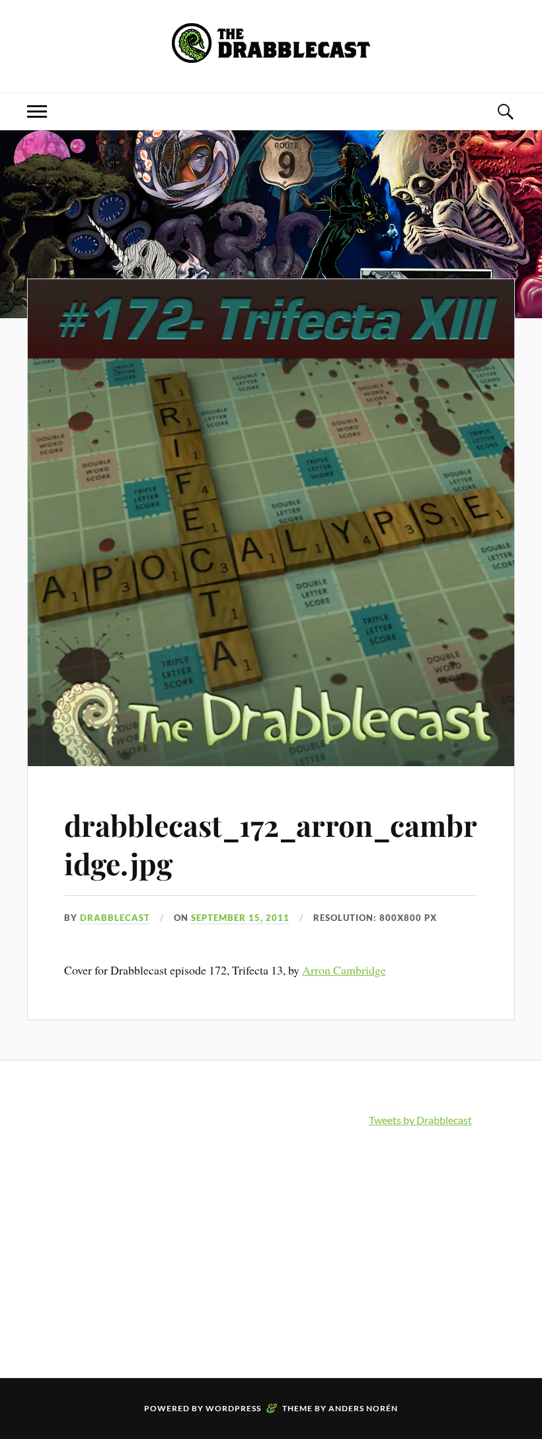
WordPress (233, 1408)
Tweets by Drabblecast (420, 1119)
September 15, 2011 (240, 917)
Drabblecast (115, 917)
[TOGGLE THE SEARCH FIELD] (505, 111)
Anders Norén (363, 1408)
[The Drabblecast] (271, 52)
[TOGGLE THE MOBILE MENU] (37, 111)
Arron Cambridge (344, 970)
